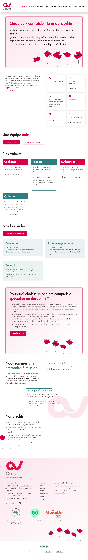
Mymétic (48, 552)
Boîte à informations (64, 6)
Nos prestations (51, 6)
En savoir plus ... (11, 90)
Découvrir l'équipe (11, 142)
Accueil (24, 6)
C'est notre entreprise (36, 6)
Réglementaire (44, 494)
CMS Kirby (59, 552)
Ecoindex (43, 546)
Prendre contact (18, 333)
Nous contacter (79, 6)
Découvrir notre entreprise (34, 142)
